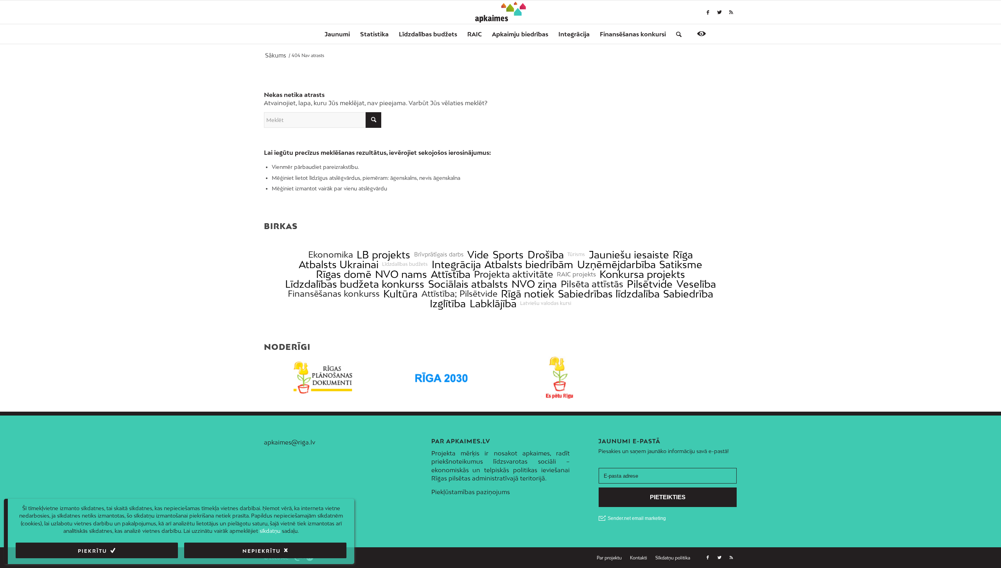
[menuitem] (337, 34)
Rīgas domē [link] (343, 274)
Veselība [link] (696, 284)
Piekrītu (92, 551)
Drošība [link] (545, 255)
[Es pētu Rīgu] (560, 378)
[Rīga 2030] (441, 378)
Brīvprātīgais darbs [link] (439, 254)
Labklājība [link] (493, 303)
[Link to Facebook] (708, 12)
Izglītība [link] (448, 303)
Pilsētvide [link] (650, 284)
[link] (633, 34)
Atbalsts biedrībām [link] (528, 264)
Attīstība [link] (450, 274)
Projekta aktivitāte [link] (513, 274)
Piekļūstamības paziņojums (470, 491)
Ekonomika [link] (330, 255)
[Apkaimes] (500, 12)
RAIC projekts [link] (576, 274)
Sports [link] (508, 255)
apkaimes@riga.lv (289, 442)
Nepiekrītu (261, 551)
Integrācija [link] (456, 264)
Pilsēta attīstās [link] (592, 284)
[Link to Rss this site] (731, 12)
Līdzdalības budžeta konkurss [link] (354, 284)
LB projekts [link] (383, 255)
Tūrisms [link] (576, 254)
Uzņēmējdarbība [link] (616, 264)
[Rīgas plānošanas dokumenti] (323, 378)
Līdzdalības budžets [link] (405, 264)
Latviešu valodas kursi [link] (545, 303)
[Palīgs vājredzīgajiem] (701, 33)
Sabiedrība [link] (688, 294)
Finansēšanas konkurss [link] (334, 294)
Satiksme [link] (680, 264)
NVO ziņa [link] (534, 284)
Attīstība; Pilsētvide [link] (459, 294)
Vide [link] (478, 255)
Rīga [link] (683, 255)
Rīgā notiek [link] (527, 294)
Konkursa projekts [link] (642, 274)
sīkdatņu (270, 531)
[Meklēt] (676, 34)
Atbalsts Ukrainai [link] (339, 264)
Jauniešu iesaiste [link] (629, 255)
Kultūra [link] (400, 294)
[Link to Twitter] (719, 12)
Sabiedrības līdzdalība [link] (609, 294)
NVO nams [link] (401, 274)
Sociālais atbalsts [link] (468, 284)
